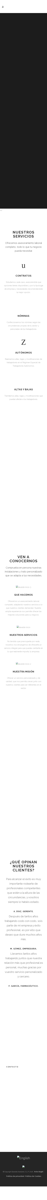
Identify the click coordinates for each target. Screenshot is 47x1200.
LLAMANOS (24, 775)
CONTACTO (12, 1067)
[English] (23, 1158)
